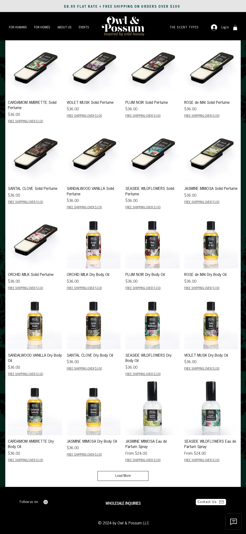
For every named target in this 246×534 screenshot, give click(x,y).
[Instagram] (45, 502)
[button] (18, 27)
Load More (123, 476)
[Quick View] (35, 70)
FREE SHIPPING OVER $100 (25, 121)
